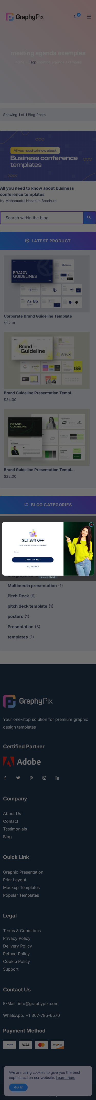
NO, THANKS (32, 566)
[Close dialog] (91, 524)
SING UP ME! (32, 560)
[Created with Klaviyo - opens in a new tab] (48, 577)
